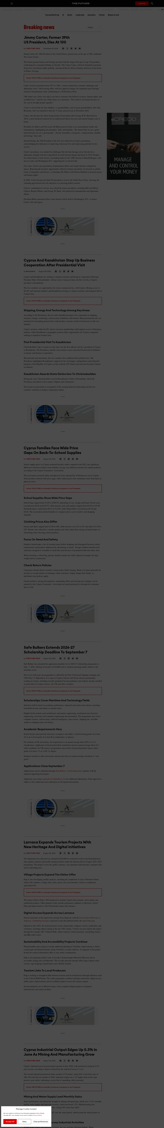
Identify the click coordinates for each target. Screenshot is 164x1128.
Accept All (10, 1122)
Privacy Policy (37, 1115)
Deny (24, 1122)
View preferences (40, 1122)
